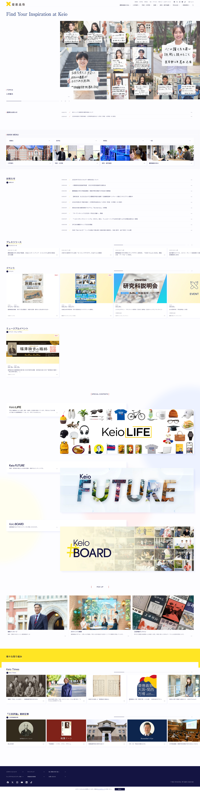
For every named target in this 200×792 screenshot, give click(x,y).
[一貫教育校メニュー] (189, 5)
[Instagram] (179, 2)
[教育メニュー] (157, 5)
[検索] (193, 5)
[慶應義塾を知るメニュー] (130, 5)
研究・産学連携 (164, 5)
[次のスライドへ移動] (69, 101)
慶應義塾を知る (124, 5)
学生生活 (175, 5)
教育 (155, 5)
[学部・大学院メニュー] (151, 5)
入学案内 (135, 5)
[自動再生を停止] (65, 101)
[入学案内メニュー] (139, 5)
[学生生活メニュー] (179, 5)
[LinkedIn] (26, 782)
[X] (177, 2)
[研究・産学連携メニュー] (170, 5)
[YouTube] (182, 2)
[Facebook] (174, 2)
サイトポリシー (101, 789)
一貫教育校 (185, 5)
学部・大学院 (146, 5)
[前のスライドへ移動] (61, 101)
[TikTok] (185, 2)
